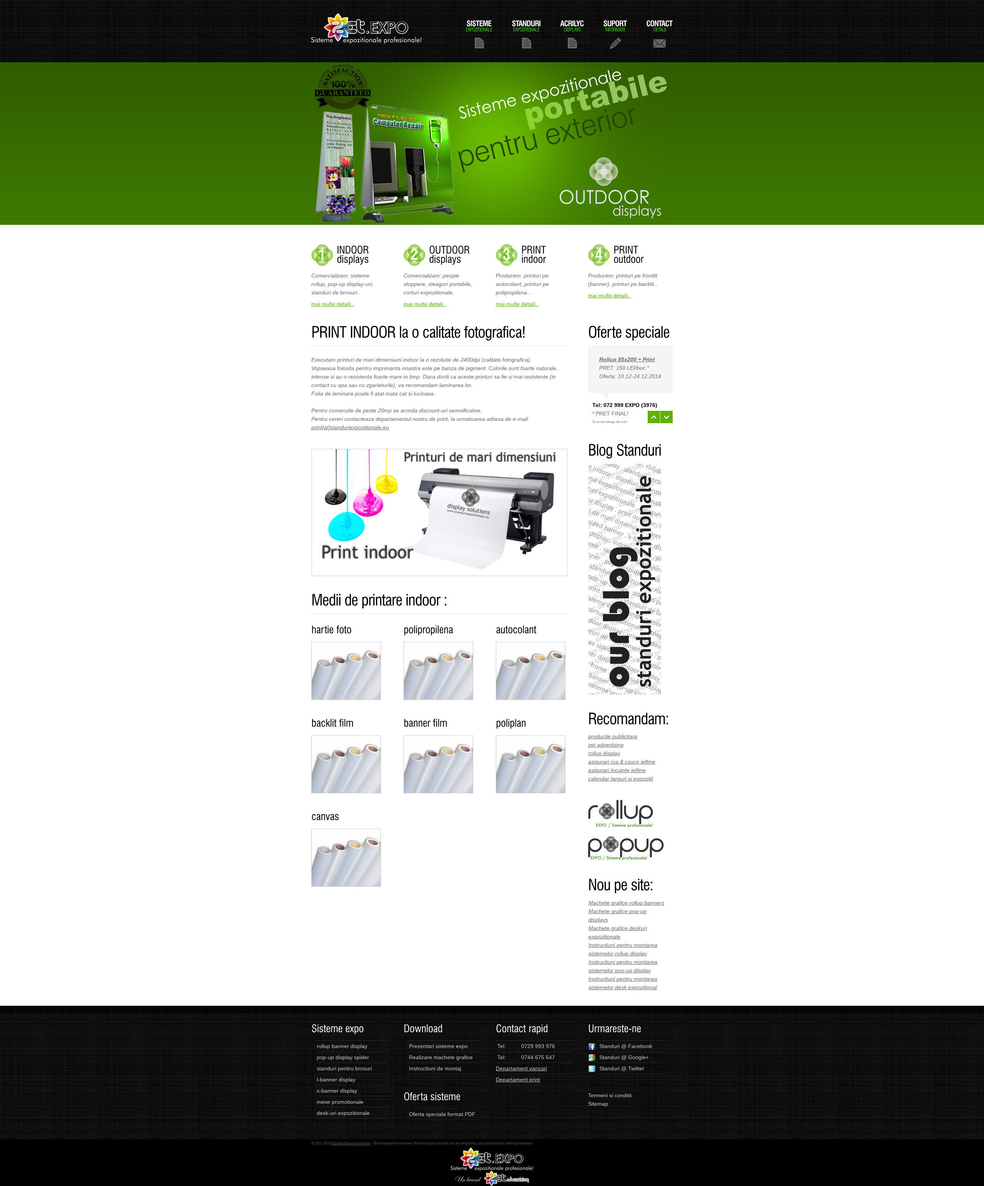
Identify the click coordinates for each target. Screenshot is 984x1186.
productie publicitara (612, 736)
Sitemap (598, 1104)
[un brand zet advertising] (492, 1175)
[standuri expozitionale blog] (624, 468)
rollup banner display (342, 1046)
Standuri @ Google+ (624, 1057)
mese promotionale (340, 1102)
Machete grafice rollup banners (626, 903)
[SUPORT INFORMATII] (615, 34)
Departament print (518, 1079)
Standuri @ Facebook (625, 1046)
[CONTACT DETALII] (660, 34)
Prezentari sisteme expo (438, 1046)
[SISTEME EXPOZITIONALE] (479, 34)
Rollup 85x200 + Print (627, 359)
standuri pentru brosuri (344, 1068)
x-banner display (337, 1091)
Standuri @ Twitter (621, 1068)
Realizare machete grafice (441, 1057)
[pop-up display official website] (626, 840)
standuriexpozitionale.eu (366, 31)
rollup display (604, 753)
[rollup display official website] (620, 804)
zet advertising (605, 745)
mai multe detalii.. (332, 304)
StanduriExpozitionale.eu (351, 1143)
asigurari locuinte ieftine (617, 770)
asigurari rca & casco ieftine (621, 762)
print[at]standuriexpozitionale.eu (350, 427)
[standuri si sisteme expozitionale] (492, 1152)
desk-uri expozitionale (343, 1113)
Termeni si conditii (610, 1095)
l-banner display (336, 1079)
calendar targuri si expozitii (620, 779)
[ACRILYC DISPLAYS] (572, 34)
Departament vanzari (521, 1068)
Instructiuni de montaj (435, 1068)
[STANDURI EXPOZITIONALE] (526, 34)
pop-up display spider (343, 1057)
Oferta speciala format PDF (442, 1114)
